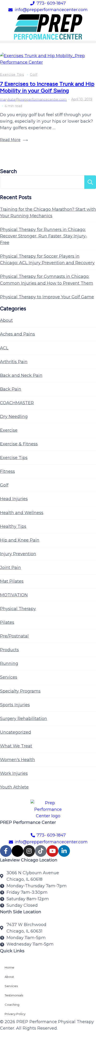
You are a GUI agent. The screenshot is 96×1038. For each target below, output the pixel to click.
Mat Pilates (12, 581)
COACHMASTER (17, 402)
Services (8, 677)
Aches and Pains (17, 334)
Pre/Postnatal (14, 636)
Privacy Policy (15, 1014)
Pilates (7, 622)
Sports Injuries (15, 704)
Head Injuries (14, 498)
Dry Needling (14, 416)
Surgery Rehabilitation (23, 718)
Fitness (7, 471)
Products (9, 649)
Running (9, 663)
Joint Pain (10, 567)
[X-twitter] (17, 851)
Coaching (12, 1004)
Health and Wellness (21, 512)
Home (9, 967)
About (6, 320)
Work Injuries (14, 773)
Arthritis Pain (13, 361)
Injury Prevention (18, 553)
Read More (10, 140)
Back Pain (10, 389)
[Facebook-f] (6, 851)
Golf (34, 74)
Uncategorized (15, 732)
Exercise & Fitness (19, 444)
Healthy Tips (13, 526)
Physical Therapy (18, 608)
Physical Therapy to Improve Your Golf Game (47, 296)
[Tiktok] (41, 851)
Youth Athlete (14, 787)
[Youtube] (52, 851)
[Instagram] (29, 851)
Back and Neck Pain (21, 375)
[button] (48, 42)
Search (8, 171)
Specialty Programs (20, 691)
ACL (4, 348)
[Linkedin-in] (64, 851)
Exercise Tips (12, 74)
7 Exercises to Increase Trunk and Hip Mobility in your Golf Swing (47, 87)
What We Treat (16, 746)
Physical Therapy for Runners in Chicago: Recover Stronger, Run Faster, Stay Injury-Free (43, 236)
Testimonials (14, 995)
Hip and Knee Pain (19, 540)
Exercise (8, 430)
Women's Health (17, 759)
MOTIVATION (14, 595)
